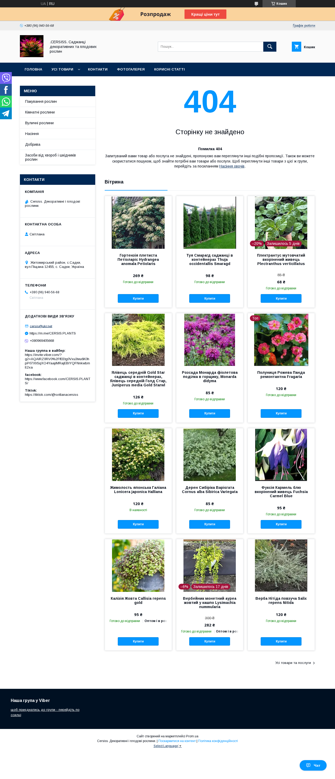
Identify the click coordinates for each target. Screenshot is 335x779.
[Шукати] (269, 47)
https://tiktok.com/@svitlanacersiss (51, 395)
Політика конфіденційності (218, 741)
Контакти (98, 69)
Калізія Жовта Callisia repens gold (138, 600)
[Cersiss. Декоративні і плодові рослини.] (31, 56)
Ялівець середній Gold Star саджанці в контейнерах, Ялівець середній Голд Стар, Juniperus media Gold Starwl (138, 378)
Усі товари (62, 69)
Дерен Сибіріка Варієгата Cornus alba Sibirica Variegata (210, 489)
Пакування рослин (41, 101)
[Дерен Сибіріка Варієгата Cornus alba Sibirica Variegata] (209, 454)
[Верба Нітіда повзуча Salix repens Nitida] (281, 565)
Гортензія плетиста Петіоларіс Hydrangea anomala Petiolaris (138, 259)
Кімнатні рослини (40, 112)
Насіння (32, 134)
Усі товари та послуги (293, 663)
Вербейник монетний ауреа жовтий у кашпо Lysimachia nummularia (209, 602)
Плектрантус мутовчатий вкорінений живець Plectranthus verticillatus (281, 259)
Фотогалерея (131, 69)
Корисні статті (169, 69)
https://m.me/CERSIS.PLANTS (53, 333)
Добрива (32, 144)
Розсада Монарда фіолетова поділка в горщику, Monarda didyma (210, 376)
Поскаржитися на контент (177, 741)
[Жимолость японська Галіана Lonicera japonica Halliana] (138, 454)
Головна (33, 69)
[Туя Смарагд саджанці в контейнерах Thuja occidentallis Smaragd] (209, 222)
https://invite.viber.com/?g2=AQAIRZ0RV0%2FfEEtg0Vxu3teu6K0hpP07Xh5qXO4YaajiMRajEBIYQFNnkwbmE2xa (57, 361)
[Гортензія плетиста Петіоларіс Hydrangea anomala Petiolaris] (138, 222)
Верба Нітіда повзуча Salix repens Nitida (281, 600)
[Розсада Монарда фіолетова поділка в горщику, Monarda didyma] (209, 339)
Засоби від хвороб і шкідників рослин (50, 157)
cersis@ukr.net (41, 326)
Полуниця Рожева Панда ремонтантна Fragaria (281, 374)
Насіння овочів (231, 166)
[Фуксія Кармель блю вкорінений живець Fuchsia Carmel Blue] (281, 454)
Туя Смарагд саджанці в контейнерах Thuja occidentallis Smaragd (209, 259)
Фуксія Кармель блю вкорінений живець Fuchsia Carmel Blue (281, 491)
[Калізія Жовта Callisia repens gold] (138, 565)
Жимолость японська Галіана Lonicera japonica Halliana (138, 489)
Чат (317, 765)
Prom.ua (192, 736)
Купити (138, 298)
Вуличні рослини (39, 123)
